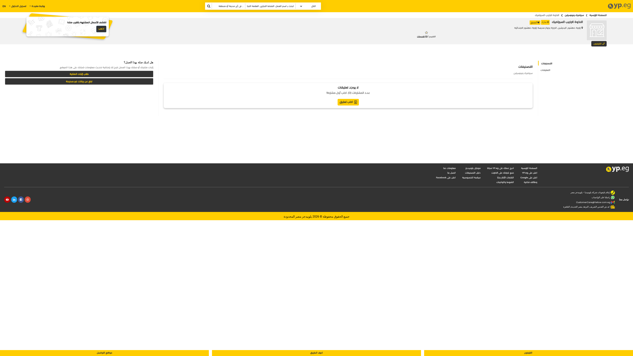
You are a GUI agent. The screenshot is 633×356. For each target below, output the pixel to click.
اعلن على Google (528, 177)
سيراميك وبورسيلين (574, 15)
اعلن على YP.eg (529, 172)
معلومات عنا (449, 168)
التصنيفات (546, 63)
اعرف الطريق (316, 352)
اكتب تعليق (346, 102)
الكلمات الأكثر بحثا (505, 177)
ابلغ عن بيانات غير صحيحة (79, 81)
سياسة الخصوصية (471, 177)
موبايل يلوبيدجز (473, 168)
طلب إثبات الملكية (79, 74)
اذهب (101, 28)
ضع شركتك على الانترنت (502, 172)
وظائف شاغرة (530, 182)
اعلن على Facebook (446, 177)
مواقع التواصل (104, 352)
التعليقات (545, 70)
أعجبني (534, 22)
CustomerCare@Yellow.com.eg (593, 202)
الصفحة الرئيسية (598, 15)
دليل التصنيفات (473, 172)
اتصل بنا (451, 172)
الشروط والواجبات (505, 182)
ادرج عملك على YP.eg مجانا (500, 168)
